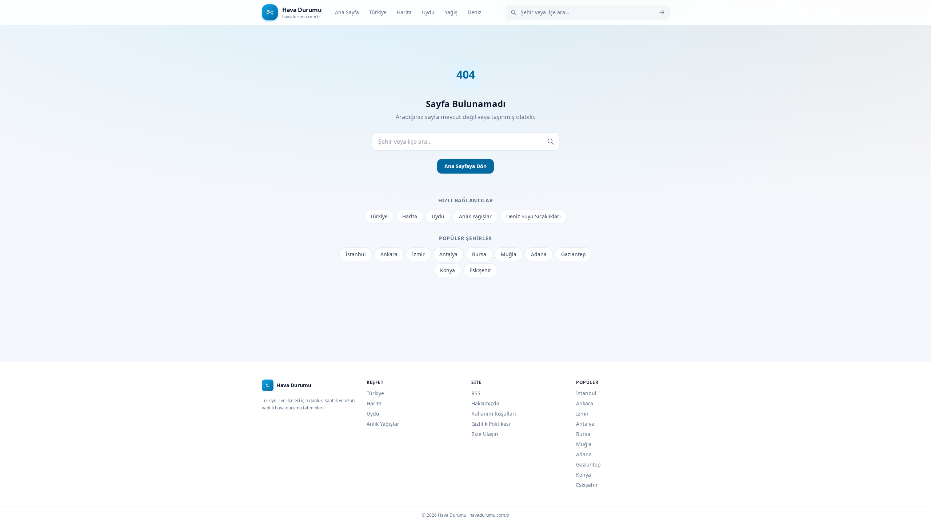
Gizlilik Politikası (490, 423)
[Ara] (662, 12)
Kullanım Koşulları (493, 413)
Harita (404, 12)
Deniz (475, 12)
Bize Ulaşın (484, 433)
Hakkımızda (485, 403)
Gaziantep (573, 254)
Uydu (428, 12)
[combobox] (587, 12)
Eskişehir (480, 270)
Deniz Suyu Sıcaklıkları (533, 216)
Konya (447, 270)
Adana (539, 254)
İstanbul (355, 254)
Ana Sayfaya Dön (465, 166)
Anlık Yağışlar (475, 216)
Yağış (451, 12)
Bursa (479, 254)
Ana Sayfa (347, 12)
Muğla (508, 254)
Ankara (388, 254)
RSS (475, 393)
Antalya (448, 254)
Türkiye (378, 12)
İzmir (418, 254)
